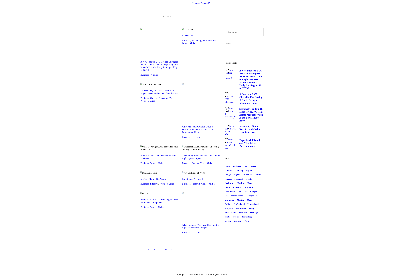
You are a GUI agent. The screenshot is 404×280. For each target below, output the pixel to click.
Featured (196, 183)
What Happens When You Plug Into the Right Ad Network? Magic (200, 226)
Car (245, 166)
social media (230, 212)
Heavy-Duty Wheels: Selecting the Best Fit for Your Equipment (159, 201)
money (250, 200)
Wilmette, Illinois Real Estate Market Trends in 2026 (249, 129)
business (237, 166)
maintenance (237, 196)
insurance (248, 187)
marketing (229, 200)
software (243, 212)
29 (166, 248)
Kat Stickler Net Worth (192, 179)
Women (237, 221)
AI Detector (187, 35)
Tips (171, 98)
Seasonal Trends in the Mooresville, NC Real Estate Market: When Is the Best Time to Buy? (251, 114)
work (246, 221)
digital (236, 174)
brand (227, 166)
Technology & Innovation (204, 40)
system (236, 217)
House (227, 187)
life (226, 196)
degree (249, 170)
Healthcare (230, 183)
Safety (251, 208)
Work (184, 43)
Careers (153, 98)
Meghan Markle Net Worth (153, 179)
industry (237, 187)
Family (257, 174)
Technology (247, 217)
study (227, 217)
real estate (240, 208)
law (245, 191)
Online (228, 204)
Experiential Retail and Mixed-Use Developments (249, 143)
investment (230, 191)
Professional (239, 204)
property (229, 208)
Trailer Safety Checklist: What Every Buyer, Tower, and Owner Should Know (159, 92)
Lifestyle (154, 183)
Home (250, 183)
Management (251, 196)
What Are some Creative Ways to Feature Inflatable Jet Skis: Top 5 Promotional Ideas (197, 129)
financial (239, 179)
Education (163, 98)
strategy (254, 212)
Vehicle (228, 221)
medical (240, 200)
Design (228, 174)
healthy (241, 183)
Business (144, 74)
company (239, 170)
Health (249, 179)
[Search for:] (244, 32)
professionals (253, 204)
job (239, 191)
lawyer (253, 191)
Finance (228, 179)
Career (253, 166)
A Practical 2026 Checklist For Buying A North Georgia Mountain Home (250, 98)
